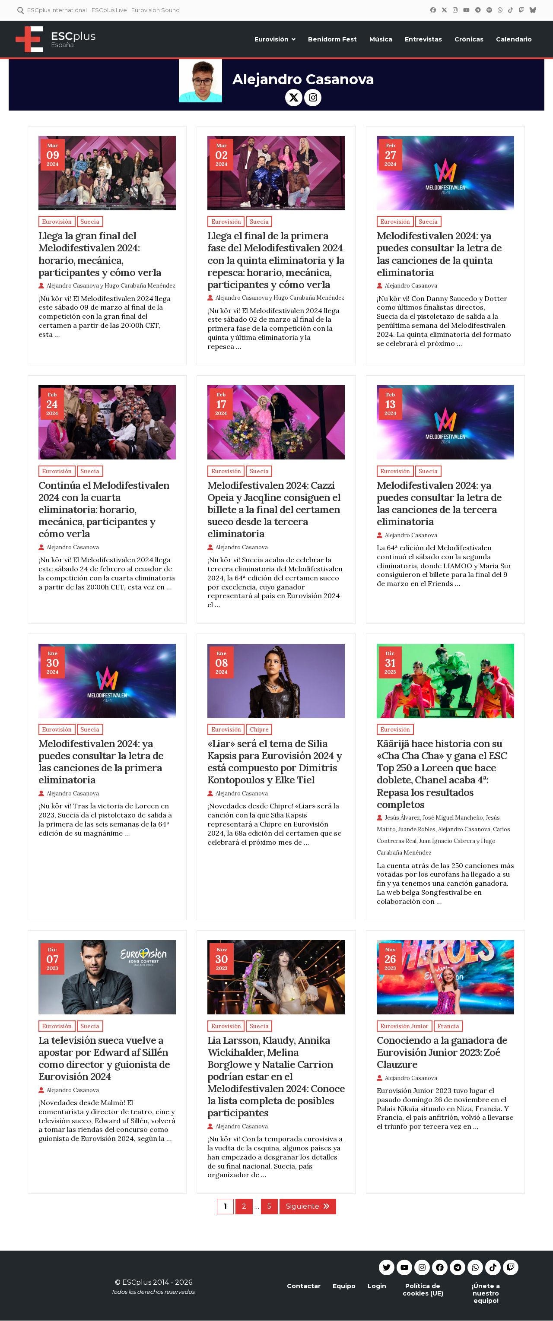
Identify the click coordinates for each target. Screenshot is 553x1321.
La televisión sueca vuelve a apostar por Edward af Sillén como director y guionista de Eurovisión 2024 (104, 1058)
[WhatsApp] (500, 9)
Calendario (514, 39)
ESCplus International (57, 9)
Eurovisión (271, 39)
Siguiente (302, 1206)
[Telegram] (457, 1267)
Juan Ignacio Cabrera (447, 841)
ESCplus (136, 1282)
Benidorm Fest (332, 39)
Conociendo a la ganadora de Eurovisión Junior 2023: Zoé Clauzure (442, 1052)
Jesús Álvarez (402, 817)
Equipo (344, 1286)
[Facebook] (433, 9)
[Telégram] (477, 9)
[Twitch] (521, 9)
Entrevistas (423, 39)
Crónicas (468, 39)
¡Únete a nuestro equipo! (486, 1293)
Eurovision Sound (155, 9)
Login (377, 1286)
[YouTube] (466, 9)
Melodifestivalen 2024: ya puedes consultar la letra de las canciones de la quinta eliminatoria (439, 253)
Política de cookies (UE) (423, 1289)
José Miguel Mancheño (453, 817)
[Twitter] (444, 9)
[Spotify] (489, 9)
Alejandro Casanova (73, 285)
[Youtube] (404, 1267)
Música (380, 39)
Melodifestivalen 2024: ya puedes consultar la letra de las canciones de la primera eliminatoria (100, 761)
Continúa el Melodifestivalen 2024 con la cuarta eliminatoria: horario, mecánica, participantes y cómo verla (103, 509)
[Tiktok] (493, 1267)
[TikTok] (510, 9)
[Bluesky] (533, 9)
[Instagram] (455, 9)
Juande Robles (416, 829)
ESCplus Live (109, 9)
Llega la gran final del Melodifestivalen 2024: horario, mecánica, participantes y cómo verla (99, 253)
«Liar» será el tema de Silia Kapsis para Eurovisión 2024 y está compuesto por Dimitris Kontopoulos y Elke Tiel (274, 761)
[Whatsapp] (475, 1267)
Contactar (304, 1286)
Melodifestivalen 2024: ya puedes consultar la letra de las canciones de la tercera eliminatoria (439, 503)
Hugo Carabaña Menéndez (140, 285)
